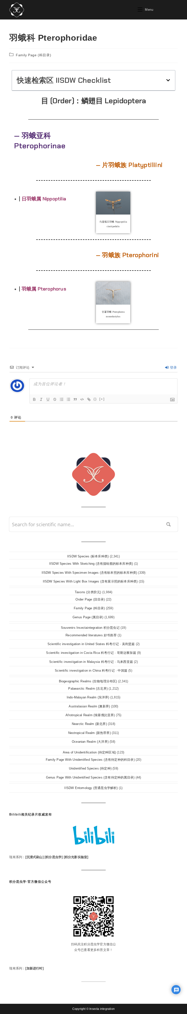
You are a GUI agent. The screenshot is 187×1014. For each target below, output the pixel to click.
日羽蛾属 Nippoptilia (44, 199)
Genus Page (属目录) (88, 617)
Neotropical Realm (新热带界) (89, 733)
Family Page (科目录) (33, 55)
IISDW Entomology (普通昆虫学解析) (91, 788)
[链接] (88, 399)
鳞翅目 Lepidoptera (113, 100)
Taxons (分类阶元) (88, 592)
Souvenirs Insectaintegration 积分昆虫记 (90, 627)
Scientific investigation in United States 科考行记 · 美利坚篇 (91, 644)
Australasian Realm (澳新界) (89, 706)
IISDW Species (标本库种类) (88, 556)
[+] (102, 399)
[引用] (75, 399)
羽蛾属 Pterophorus (44, 289)
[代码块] (82, 399)
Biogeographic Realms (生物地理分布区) (88, 681)
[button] (168, 80)
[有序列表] (61, 399)
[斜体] (41, 399)
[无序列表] (68, 399)
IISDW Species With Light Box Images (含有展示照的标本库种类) (90, 581)
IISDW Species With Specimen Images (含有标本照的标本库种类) (89, 572)
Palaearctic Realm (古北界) (88, 688)
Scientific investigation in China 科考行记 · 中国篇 (91, 670)
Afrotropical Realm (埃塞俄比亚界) (90, 715)
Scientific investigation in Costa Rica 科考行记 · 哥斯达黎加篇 (91, 653)
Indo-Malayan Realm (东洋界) (88, 697)
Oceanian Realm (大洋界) (90, 741)
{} (95, 399)
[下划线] (48, 399)
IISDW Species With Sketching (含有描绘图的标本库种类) (91, 563)
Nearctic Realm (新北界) (89, 724)
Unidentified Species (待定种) (90, 768)
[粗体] (34, 399)
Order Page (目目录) (90, 599)
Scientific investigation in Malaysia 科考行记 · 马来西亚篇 (91, 662)
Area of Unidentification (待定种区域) (89, 752)
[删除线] (54, 399)
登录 (173, 367)
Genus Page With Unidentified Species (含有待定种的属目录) (90, 777)
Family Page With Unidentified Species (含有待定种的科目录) (90, 759)
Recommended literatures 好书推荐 (91, 635)
